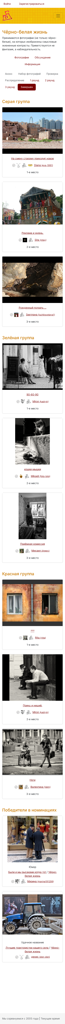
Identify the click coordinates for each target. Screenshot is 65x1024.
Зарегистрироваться (31, 3)
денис (40, 956)
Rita (40, 637)
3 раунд (10, 87)
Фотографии (21, 57)
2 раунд (50, 80)
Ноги (32, 780)
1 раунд (34, 80)
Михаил (40, 550)
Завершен (27, 87)
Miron (40, 401)
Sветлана (40, 314)
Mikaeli (40, 476)
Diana (43, 165)
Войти (7, 3)
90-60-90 (32, 394)
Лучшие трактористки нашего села (27, 947)
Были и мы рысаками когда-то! (27, 872)
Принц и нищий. (32, 705)
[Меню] (58, 16)
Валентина (41, 786)
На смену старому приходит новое (32, 158)
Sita (40, 239)
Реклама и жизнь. (33, 233)
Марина (40, 881)
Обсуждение (43, 57)
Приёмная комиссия (32, 543)
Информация (32, 64)
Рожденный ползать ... (32, 307)
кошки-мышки (32, 469)
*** (32, 630)
